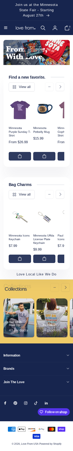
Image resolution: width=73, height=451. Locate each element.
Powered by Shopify (50, 443)
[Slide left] (49, 86)
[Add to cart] (20, 156)
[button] (6, 28)
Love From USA (30, 443)
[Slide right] (60, 86)
